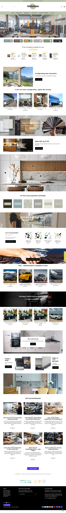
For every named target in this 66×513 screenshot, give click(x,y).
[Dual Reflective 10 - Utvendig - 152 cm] (56, 100)
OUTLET (52, 13)
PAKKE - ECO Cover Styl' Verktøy (48, 241)
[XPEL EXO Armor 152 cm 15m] (56, 276)
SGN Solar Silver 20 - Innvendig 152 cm (25, 108)
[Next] (61, 103)
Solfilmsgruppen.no (7, 495)
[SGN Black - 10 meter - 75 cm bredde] (40, 315)
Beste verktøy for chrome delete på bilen (53, 448)
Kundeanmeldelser (6, 491)
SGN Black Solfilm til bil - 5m (10, 322)
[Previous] (5, 103)
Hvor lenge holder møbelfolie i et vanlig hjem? (53, 418)
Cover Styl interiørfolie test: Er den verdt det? (13, 448)
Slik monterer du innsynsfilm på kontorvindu (12, 418)
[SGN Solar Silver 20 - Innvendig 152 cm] (25, 100)
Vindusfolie (26, 13)
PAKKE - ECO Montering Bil (38, 241)
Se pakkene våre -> (10, 241)
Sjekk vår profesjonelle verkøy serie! (33, 222)
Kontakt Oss (5, 496)
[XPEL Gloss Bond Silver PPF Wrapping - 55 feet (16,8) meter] (25, 276)
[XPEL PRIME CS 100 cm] (56, 315)
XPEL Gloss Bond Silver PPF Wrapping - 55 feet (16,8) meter (25, 284)
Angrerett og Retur (7, 494)
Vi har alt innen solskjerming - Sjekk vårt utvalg (33, 90)
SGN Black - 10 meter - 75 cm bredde (40, 323)
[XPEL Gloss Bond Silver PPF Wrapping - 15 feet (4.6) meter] (40, 276)
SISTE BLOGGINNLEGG (33, 398)
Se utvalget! (33, 128)
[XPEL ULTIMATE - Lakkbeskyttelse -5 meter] (10, 276)
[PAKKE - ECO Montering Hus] (28, 235)
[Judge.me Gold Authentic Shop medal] (35, 481)
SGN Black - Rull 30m (25, 322)
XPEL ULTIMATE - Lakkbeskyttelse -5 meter (10, 284)
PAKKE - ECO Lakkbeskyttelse (58, 241)
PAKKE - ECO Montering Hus (28, 241)
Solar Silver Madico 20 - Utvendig (10, 107)
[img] (33, 48)
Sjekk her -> (10, 34)
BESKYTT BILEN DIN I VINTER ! (33, 259)
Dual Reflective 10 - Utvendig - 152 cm (55, 108)
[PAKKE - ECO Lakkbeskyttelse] (58, 235)
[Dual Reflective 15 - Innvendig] (40, 100)
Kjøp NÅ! (33, 344)
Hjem (13, 13)
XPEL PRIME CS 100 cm (56, 322)
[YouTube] (6, 503)
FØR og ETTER (39, 148)
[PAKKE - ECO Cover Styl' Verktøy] (48, 235)
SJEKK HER (55, 367)
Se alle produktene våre (33, 301)
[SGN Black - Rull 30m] (25, 315)
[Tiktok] (9, 503)
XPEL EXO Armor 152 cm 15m (56, 283)
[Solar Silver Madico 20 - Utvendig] (10, 100)
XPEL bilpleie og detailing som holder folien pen (33, 418)
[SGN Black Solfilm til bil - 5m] (10, 315)
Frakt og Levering (6, 492)
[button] (32, 61)
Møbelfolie (19, 13)
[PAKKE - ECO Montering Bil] (38, 235)
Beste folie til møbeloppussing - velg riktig (33, 449)
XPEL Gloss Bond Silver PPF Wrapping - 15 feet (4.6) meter (41, 284)
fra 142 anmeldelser (32, 49)
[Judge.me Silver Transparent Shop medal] (44, 481)
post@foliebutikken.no (51, 498)
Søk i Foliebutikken (6, 490)
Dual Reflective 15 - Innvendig (40, 107)
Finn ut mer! (38, 79)
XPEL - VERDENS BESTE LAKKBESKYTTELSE (33, 266)
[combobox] (8, 6)
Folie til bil (34, 13)
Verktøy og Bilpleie (43, 13)
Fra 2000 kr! (8, 366)
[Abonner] (35, 494)
